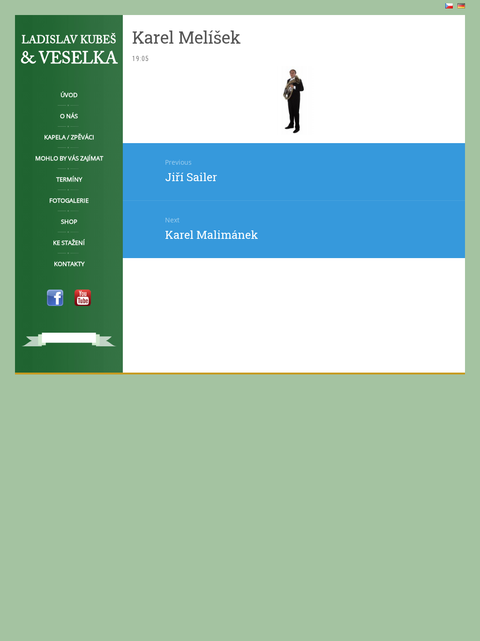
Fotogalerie (69, 200)
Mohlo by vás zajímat (69, 158)
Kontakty (69, 263)
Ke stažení (69, 242)
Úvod (68, 95)
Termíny (69, 179)
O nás (69, 116)
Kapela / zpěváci (69, 137)
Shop (69, 221)
